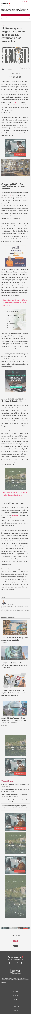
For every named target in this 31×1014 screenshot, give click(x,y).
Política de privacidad (25, 2)
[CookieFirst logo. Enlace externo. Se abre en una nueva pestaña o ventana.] (5, 3)
